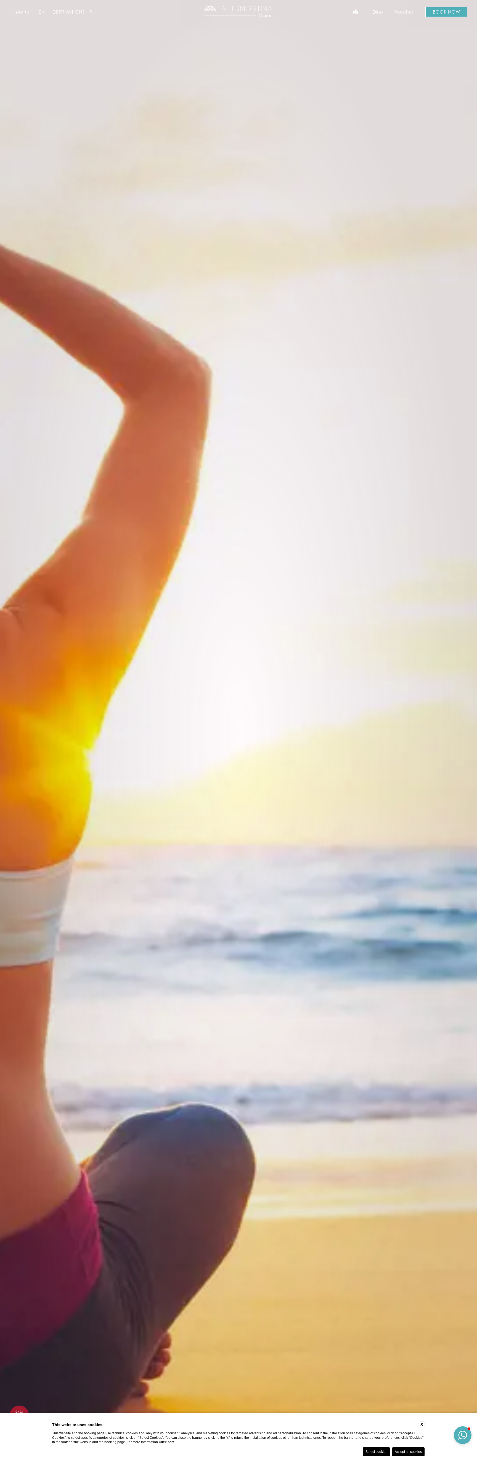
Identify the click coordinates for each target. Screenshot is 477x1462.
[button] (462, 1435)
